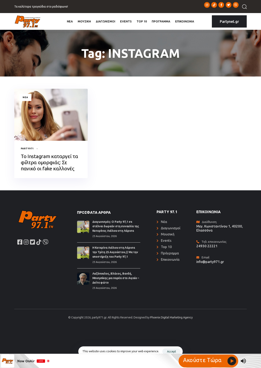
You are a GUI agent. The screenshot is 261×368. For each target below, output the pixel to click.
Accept (171, 351)
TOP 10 (142, 21)
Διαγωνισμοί (170, 228)
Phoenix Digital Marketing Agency (171, 317)
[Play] (208, 361)
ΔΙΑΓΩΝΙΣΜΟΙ (105, 21)
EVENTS (126, 21)
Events (166, 240)
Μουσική (167, 234)
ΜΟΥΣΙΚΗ (84, 21)
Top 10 (166, 247)
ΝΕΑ (70, 21)
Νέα (25, 97)
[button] (243, 6)
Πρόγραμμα (170, 253)
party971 (27, 148)
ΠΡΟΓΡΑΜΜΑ (161, 21)
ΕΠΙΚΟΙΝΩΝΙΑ (184, 21)
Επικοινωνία (170, 259)
